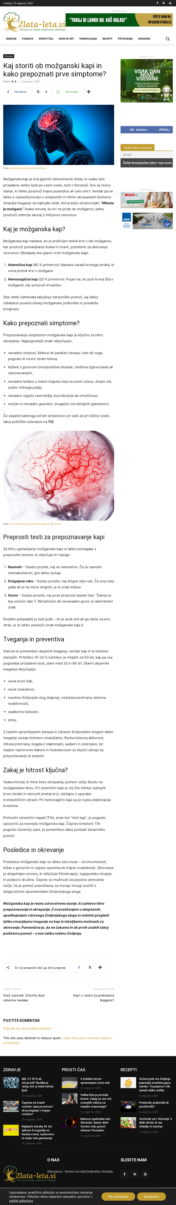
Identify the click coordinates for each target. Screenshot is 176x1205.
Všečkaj (164, 129)
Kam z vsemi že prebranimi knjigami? (93, 997)
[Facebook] (157, 3)
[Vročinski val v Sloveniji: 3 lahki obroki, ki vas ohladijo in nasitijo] (128, 1122)
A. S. (14, 81)
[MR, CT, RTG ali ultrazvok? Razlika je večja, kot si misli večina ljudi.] (11, 1082)
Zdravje (9, 56)
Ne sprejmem (118, 1196)
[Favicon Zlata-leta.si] (34, 22)
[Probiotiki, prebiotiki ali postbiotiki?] (128, 1106)
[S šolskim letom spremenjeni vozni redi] (69, 1082)
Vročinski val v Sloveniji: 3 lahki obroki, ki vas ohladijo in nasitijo (155, 1122)
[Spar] (147, 210)
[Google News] (170, 3)
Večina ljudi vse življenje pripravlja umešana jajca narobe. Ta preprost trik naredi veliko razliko (154, 1084)
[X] (89, 967)
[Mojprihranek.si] (147, 101)
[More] (89, 91)
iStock (42, 168)
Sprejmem (151, 1196)
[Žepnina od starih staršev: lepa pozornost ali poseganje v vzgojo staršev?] (11, 1106)
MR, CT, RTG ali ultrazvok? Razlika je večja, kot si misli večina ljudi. (37, 1084)
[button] (167, 38)
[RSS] (163, 3)
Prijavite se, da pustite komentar (27, 1028)
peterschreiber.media (22, 168)
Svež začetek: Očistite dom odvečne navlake (24, 997)
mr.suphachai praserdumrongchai (30, 523)
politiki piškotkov (21, 1200)
